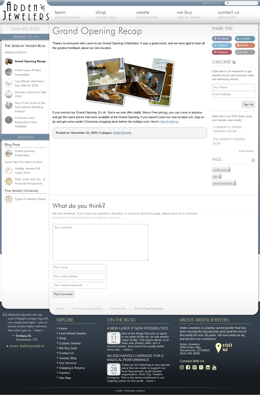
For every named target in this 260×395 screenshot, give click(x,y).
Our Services (68, 363)
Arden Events (122, 132)
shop (105, 14)
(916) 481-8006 (25, 28)
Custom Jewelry (70, 343)
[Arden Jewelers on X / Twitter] (202, 367)
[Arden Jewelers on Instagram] (183, 367)
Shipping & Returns (72, 368)
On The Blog (121, 320)
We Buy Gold (68, 348)
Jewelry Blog (67, 358)
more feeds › (247, 151)
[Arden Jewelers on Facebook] (189, 367)
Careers (64, 373)
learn (67, 14)
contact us (228, 14)
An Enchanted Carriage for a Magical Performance (135, 358)
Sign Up (248, 104)
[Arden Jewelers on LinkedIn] (209, 367)
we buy (188, 14)
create (147, 14)
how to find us (169, 121)
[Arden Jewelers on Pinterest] (196, 367)
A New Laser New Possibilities (137, 329)
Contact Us (66, 353)
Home (63, 328)
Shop (62, 338)
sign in (205, 2)
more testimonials (25, 346)
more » (39, 330)
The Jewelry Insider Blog (229, 141)
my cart (215, 2)
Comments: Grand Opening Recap (227, 129)
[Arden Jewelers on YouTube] (215, 367)
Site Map (65, 378)
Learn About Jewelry (72, 333)
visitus (227, 347)
